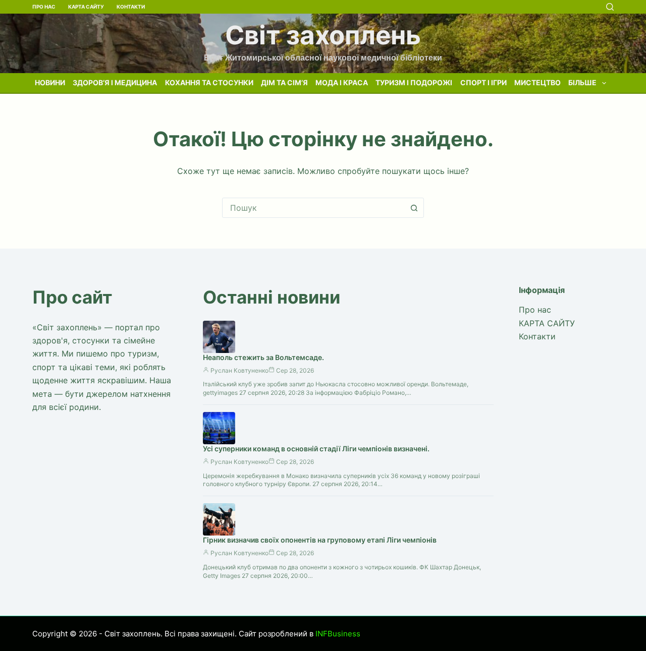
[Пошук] (610, 7)
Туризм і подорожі (413, 82)
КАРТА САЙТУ (86, 7)
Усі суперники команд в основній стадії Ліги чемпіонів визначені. (316, 448)
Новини (50, 82)
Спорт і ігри (483, 82)
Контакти (131, 7)
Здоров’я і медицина (115, 82)
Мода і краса (341, 82)
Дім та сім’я (284, 82)
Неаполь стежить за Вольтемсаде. (263, 357)
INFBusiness (337, 633)
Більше (582, 82)
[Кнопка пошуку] (413, 207)
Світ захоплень (323, 35)
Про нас (44, 7)
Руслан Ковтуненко (239, 370)
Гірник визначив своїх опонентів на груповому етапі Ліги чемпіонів (320, 540)
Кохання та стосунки (209, 82)
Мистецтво (537, 82)
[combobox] (313, 208)
